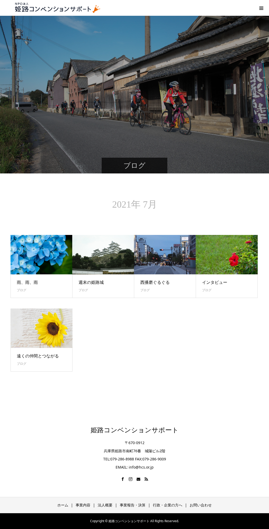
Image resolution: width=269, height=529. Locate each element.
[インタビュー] (227, 254)
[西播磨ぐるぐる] (165, 254)
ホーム (62, 504)
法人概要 (105, 504)
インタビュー (214, 282)
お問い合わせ (201, 504)
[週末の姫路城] (103, 254)
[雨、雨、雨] (42, 254)
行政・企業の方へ (167, 504)
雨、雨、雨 (27, 282)
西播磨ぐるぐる (155, 282)
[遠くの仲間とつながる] (42, 328)
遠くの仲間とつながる (38, 356)
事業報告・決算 (133, 504)
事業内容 (83, 504)
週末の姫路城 (91, 282)
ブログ (21, 290)
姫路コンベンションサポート (135, 430)
